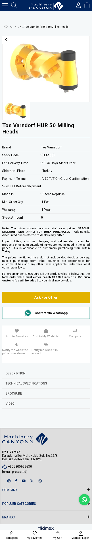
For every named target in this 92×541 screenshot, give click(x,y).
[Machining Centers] (20, 26)
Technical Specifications (26, 383)
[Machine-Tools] (15, 26)
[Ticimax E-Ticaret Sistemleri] (46, 528)
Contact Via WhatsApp (51, 313)
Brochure (14, 393)
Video (10, 403)
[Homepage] (10, 26)
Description (15, 373)
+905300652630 (20, 466)
